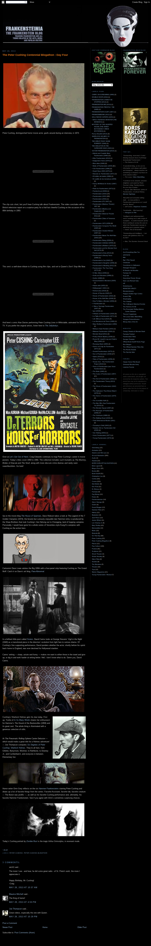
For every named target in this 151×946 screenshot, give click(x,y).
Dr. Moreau (95, 489)
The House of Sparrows (31, 516)
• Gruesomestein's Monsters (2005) (104, 280)
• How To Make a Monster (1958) (103, 301)
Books (94, 471)
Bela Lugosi (96, 466)
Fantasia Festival (128, 334)
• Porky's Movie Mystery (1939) (102, 336)
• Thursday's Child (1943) (100, 425)
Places (94, 543)
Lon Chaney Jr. (97, 523)
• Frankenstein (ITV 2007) (100, 201)
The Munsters (96, 564)
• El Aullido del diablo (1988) (101, 176)
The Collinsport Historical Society (134, 304)
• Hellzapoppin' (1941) (99, 288)
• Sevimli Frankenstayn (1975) (102, 351)
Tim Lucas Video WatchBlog (132, 316)
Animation (95, 450)
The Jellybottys (51, 326)
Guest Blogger (97, 507)
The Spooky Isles (129, 352)
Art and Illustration (98, 455)
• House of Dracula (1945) (101, 293)
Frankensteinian (97, 499)
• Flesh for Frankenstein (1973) (102, 188)
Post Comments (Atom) (24, 932)
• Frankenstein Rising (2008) (101, 240)
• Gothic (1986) (97, 278)
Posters (94, 549)
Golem (94, 504)
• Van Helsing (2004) (99, 433)
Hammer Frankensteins (49, 788)
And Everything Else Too (131, 252)
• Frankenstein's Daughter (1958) (103, 263)
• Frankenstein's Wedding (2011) (103, 265)
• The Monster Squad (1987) (101, 408)
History (94, 512)
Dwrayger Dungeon (129, 268)
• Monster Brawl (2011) (99, 334)
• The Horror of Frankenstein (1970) (104, 396)
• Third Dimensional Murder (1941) (103, 420)
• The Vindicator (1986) (100, 415)
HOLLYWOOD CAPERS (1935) (102, 117)
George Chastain (129, 339)
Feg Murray (96, 494)
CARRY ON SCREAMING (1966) (103, 94)
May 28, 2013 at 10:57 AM (23, 887)
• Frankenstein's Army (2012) (101, 253)
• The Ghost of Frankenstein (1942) (104, 386)
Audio (94, 458)
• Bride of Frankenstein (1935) (102, 166)
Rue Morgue (127, 344)
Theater (94, 567)
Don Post (95, 486)
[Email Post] (8, 850)
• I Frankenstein (97, 303)
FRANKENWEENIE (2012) (101, 114)
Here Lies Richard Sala (131, 281)
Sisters (30, 639)
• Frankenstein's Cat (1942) (101, 260)
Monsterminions (128, 291)
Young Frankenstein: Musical (101, 574)
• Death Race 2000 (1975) (101, 171)
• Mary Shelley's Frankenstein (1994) (104, 324)
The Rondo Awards (129, 349)
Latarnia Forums (128, 367)
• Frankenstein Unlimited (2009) (102, 243)
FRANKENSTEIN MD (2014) (101, 104)
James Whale (96, 520)
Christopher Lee (97, 476)
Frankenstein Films (129, 336)
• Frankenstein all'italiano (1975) (103, 245)
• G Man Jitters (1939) (99, 273)
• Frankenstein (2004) (99, 199)
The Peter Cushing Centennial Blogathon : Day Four (35, 54)
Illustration (95, 515)
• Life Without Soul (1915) (100, 319)
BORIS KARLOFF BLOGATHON (103, 463)
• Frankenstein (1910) (99, 194)
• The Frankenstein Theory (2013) (103, 381)
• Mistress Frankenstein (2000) (102, 331)
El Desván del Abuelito (130, 270)
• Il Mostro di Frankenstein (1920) (103, 313)
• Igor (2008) (96, 311)
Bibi (124, 257)
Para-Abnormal (37, 571)
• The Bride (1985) (98, 371)
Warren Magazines (98, 572)
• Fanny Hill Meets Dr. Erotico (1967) (104, 183)
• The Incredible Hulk (99, 400)
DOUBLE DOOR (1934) (100, 97)
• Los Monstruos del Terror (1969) (103, 321)
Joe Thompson (15, 909)
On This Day (96, 536)
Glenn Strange (97, 502)
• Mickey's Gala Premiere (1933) (103, 329)
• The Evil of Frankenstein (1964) (103, 379)
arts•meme (126, 255)
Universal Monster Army (131, 364)
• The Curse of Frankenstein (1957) (104, 374)
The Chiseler (127, 301)
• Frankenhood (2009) (99, 191)
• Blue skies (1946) (98, 163)
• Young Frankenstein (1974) (101, 438)
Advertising (95, 447)
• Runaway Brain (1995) (100, 344)
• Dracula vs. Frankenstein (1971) (103, 174)
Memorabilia (96, 528)
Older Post (82, 927)
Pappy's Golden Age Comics (132, 293)
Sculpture (95, 551)
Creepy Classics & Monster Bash (134, 331)
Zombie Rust (31, 841)
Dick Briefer (96, 484)
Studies (94, 561)
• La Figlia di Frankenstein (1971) (103, 316)
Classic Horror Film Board (131, 362)
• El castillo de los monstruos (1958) (104, 179)
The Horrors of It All (129, 306)
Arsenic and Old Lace (99, 453)
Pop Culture (96, 546)
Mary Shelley (96, 525)
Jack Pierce (96, 517)
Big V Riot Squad (129, 260)
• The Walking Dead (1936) (101, 418)
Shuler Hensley (97, 556)
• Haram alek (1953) (98, 285)
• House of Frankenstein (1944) (102, 296)
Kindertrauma (127, 286)
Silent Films (96, 559)
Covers (94, 481)
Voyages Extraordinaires (131, 319)
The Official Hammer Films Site (133, 347)
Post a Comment (10, 923)
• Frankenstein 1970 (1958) (101, 223)
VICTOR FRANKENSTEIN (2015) (103, 151)
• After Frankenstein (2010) (101, 158)
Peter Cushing (16, 853)
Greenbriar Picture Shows (131, 278)
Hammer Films (96, 510)
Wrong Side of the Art (130, 322)
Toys (93, 569)
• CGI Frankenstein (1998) (101, 168)
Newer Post (7, 927)
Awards (94, 460)
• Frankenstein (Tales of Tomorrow (103, 218)
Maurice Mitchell (16, 894)
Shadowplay (127, 299)
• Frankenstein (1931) (99, 196)
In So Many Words (22, 720)
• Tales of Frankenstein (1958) (102, 359)
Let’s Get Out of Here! (18, 457)
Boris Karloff (96, 473)
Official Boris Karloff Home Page (134, 342)
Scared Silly (127, 296)
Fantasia (95, 492)
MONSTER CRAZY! (129, 288)
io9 (124, 283)
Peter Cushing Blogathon (35, 853)
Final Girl (126, 275)
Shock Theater (97, 554)
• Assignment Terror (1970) (101, 161)
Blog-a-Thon (96, 468)
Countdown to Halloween (131, 265)
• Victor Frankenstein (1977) (101, 435)
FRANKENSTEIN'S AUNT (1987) (103, 112)
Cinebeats (126, 262)
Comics (94, 479)
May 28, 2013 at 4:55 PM (22, 902)
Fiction (94, 497)
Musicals (95, 533)
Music (94, 530)
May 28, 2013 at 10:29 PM (23, 917)
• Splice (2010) (97, 356)
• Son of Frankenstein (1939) (102, 354)
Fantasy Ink (127, 273)
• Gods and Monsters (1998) (101, 275)
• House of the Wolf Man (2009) (102, 298)
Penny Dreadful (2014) (99, 134)
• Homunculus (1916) (99, 290)
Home (44, 927)
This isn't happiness (129, 314)
